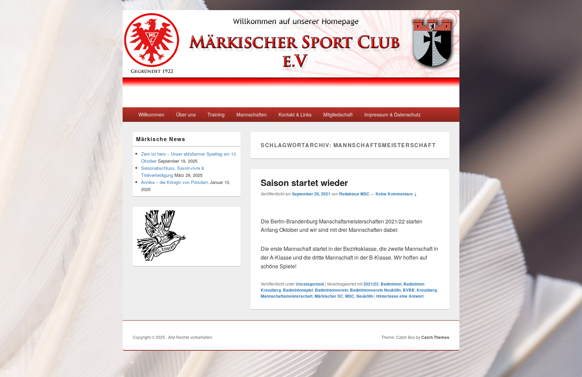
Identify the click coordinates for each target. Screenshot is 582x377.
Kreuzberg (427, 290)
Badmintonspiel (298, 290)
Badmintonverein (331, 290)
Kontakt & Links (295, 114)
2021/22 (371, 284)
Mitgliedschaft (338, 114)
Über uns (186, 114)
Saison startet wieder (304, 182)
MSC (349, 296)
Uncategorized (310, 284)
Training (216, 114)
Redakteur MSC (354, 194)
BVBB (409, 290)
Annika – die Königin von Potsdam (174, 182)
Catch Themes (435, 337)
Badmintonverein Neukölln (375, 290)
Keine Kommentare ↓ (396, 194)
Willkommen (151, 114)
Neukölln (364, 296)
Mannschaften (251, 114)
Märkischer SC (329, 296)
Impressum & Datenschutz (392, 114)
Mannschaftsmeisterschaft (287, 296)
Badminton (391, 284)
